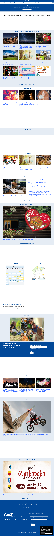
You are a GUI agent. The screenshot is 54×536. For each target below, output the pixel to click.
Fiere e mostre (47, 15)
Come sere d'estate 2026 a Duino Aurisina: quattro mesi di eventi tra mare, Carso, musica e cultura (43, 79)
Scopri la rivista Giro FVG (26, 133)
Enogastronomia (7, 15)
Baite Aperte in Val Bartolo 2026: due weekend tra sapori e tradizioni (43, 46)
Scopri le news (27, 200)
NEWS (15, 516)
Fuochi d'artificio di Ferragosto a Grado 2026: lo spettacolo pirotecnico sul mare (43, 390)
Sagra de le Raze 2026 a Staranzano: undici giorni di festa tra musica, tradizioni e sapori (26, 63)
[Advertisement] (27, 24)
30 (22, 281)
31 (7, 283)
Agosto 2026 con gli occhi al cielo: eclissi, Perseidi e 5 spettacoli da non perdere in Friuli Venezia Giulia (26, 47)
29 (20, 281)
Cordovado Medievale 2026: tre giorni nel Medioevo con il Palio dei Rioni (18, 494)
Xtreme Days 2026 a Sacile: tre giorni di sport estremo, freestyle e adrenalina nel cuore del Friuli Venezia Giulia (25, 435)
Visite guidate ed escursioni (16, 15)
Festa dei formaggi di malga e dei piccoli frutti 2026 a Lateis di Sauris (43, 62)
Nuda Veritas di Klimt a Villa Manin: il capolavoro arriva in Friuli (42, 103)
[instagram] (9, 518)
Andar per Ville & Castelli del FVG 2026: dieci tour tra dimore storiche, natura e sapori (10, 63)
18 (10, 278)
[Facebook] (25, 0)
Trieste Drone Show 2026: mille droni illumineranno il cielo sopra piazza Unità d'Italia (26, 390)
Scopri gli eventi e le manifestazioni (26, 84)
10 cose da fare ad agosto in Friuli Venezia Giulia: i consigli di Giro (10, 46)
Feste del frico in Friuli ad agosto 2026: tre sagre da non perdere (43, 167)
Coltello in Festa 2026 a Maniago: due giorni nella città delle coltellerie (10, 103)
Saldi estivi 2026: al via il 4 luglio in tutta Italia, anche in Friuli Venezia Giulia (39, 195)
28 (18, 281)
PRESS (15, 519)
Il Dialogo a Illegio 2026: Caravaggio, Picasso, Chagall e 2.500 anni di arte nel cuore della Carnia (26, 103)
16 (22, 276)
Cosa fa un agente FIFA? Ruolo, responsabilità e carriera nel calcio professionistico (13, 196)
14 (18, 276)
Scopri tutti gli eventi (26, 109)
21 (18, 278)
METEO (22, 513)
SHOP (22, 516)
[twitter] (7, 518)
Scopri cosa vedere (27, 507)
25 (10, 281)
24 (7, 281)
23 (22, 278)
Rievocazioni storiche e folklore (38, 15)
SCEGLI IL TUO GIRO (24, 519)
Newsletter (40, 2)
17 (7, 278)
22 (20, 278)
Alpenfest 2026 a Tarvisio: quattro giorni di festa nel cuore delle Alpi (10, 167)
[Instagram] (28, 0)
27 (15, 281)
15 (20, 276)
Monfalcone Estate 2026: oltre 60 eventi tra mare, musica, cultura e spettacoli (26, 79)
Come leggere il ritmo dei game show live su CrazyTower (37, 183)
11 (10, 276)
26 (13, 281)
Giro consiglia (19, 2)
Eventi (11, 2)
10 (7, 276)
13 (15, 276)
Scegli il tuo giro (13, 4)
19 (13, 278)
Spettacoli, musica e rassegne (27, 15)
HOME (15, 513)
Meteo (24, 2)
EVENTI (15, 515)
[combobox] (26, 9)
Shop (36, 2)
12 (13, 276)
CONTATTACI (23, 515)
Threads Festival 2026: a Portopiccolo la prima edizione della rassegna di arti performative (10, 390)
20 (15, 278)
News (15, 2)
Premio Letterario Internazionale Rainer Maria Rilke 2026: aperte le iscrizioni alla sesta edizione (39, 192)
